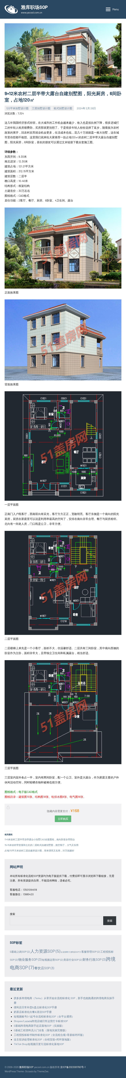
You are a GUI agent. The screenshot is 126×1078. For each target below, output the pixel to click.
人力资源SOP (45, 950)
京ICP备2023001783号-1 (72, 1067)
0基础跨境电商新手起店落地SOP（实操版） (39, 1025)
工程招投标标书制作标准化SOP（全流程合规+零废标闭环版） (49, 1034)
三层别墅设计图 (41, 108)
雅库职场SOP (34, 7)
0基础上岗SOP (20, 951)
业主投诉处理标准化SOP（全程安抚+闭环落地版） (43, 1039)
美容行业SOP (72, 959)
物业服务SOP (29, 959)
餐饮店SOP (44, 968)
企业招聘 (65, 952)
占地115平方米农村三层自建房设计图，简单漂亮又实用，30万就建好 (39, 850)
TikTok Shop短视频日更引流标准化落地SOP (39, 1044)
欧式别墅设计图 (63, 108)
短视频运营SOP (52, 959)
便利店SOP (75, 952)
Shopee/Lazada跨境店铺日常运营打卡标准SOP (41, 1021)
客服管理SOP (90, 951)
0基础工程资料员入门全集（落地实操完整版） (41, 1030)
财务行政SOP (94, 959)
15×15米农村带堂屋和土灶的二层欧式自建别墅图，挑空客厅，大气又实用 (41, 845)
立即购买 (63, 819)
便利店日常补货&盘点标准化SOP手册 (35, 1007)
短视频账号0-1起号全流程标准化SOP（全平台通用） (44, 1016)
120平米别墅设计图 (17, 108)
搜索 (12, 913)
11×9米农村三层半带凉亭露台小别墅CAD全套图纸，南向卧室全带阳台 (40, 839)
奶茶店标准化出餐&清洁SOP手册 (33, 1011)
